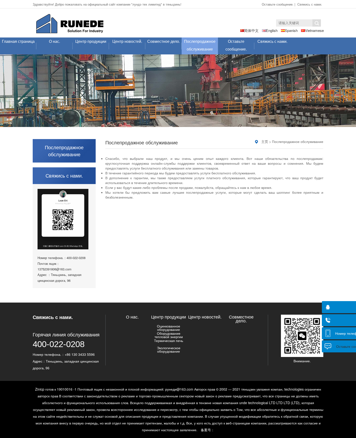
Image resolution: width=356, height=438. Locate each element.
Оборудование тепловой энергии (169, 335)
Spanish (291, 30)
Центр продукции (90, 41)
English (272, 30)
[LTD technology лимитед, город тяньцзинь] (70, 24)
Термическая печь (168, 340)
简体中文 (251, 30)
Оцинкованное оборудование (168, 327)
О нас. (54, 41)
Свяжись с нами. (309, 4)
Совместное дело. (163, 41)
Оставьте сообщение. (278, 4)
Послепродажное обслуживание (200, 45)
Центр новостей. (127, 41)
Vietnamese (314, 30)
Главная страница (18, 41)
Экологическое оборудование (168, 349)
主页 (264, 141)
